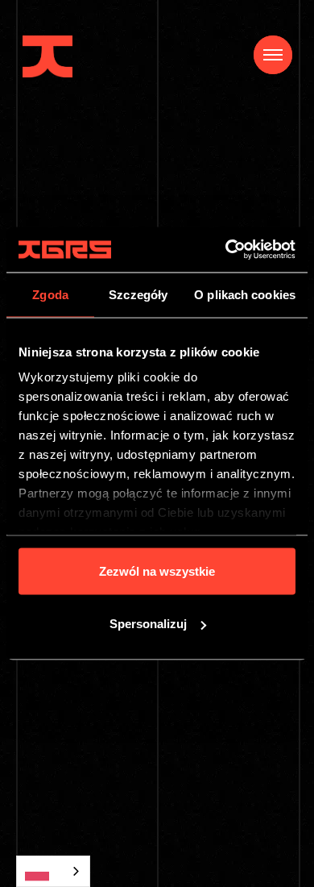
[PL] (53, 871)
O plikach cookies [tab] (244, 294)
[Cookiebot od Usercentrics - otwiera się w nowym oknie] (225, 249)
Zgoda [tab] (50, 294)
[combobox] (53, 871)
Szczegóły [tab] (138, 294)
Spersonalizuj (148, 624)
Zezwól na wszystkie (157, 570)
